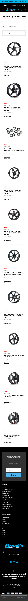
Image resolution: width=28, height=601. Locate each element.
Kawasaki (4, 521)
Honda (3, 527)
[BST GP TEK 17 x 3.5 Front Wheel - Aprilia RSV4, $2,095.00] (14, 338)
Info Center (22, 5)
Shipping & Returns (6, 504)
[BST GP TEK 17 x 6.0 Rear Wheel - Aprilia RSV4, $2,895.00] (14, 378)
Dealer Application (6, 491)
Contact (4, 487)
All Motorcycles (5, 517)
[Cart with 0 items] (24, 9)
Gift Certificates (6, 500)
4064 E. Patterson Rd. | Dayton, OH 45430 (16, 552)
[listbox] (16, 26)
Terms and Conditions (7, 506)
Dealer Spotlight (6, 495)
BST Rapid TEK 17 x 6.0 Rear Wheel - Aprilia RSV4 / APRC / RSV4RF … (12, 233)
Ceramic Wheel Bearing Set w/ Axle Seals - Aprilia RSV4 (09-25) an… (14, 150)
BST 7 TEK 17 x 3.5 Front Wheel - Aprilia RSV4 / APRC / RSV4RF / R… (14, 274)
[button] (14, 597)
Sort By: (5, 26)
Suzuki (3, 519)
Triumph (4, 532)
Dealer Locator (5, 493)
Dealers (14, 5)
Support (6, 5)
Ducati (3, 530)
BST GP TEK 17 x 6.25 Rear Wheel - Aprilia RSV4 (12, 435)
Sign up (13, 475)
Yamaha (4, 528)
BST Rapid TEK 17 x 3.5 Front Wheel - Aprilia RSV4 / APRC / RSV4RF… (12, 191)
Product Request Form (7, 489)
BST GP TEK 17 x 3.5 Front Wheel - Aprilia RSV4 (14, 356)
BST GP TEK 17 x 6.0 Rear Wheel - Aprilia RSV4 (13, 396)
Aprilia (3, 534)
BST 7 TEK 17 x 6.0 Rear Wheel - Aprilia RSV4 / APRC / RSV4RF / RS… (13, 315)
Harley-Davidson (6, 523)
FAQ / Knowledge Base (7, 497)
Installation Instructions (7, 502)
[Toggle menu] (4, 9)
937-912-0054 (16, 554)
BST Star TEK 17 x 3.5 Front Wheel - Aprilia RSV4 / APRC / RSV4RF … (12, 67)
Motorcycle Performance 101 (9, 499)
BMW (3, 525)
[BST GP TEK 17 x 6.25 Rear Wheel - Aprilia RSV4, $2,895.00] (14, 418)
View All (4, 536)
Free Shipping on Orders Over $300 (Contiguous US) (14, 1)
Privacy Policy (5, 508)
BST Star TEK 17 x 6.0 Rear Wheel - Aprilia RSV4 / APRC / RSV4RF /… (12, 109)
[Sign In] (21, 10)
